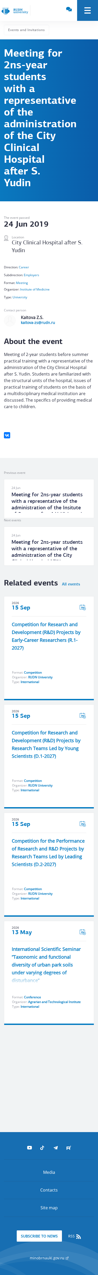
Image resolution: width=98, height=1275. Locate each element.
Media (49, 1172)
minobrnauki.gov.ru (47, 1257)
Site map (49, 1207)
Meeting (22, 283)
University (20, 297)
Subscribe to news (39, 1236)
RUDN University (40, 677)
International (30, 682)
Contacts (49, 1190)
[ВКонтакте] (7, 435)
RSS (72, 1236)
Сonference (32, 997)
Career (24, 267)
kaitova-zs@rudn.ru (38, 322)
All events (71, 584)
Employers (31, 275)
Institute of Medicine (35, 289)
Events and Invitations (26, 30)
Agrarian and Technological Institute (54, 1002)
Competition (33, 672)
